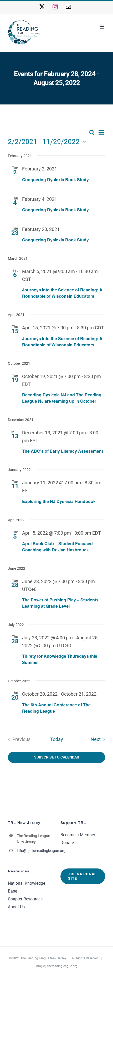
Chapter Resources (25, 898)
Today (56, 739)
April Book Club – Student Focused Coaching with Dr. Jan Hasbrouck (57, 546)
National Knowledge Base (26, 887)
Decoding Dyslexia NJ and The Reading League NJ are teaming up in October (61, 398)
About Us (16, 906)
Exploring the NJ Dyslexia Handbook (59, 501)
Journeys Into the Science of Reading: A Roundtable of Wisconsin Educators (62, 293)
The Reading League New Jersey (43, 958)
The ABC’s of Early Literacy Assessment (62, 451)
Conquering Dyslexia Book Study (55, 179)
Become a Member (77, 834)
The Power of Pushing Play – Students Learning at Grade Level (60, 603)
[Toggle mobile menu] (102, 26)
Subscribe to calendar (56, 757)
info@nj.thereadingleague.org (35, 851)
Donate (67, 842)
